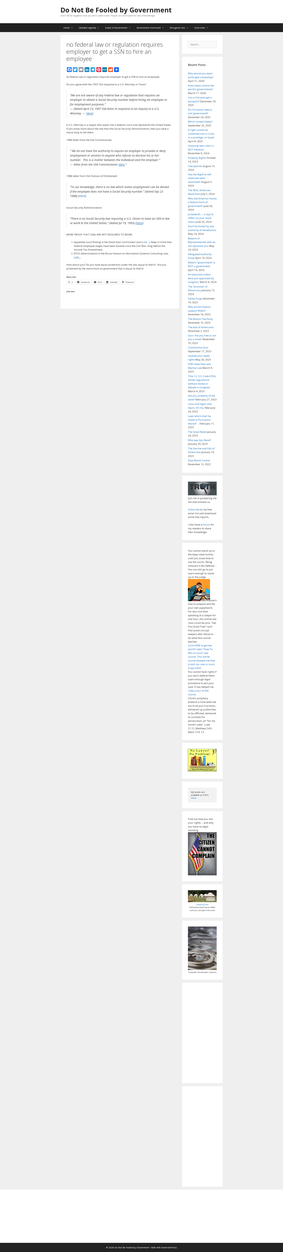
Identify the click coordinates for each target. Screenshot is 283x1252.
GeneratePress (169, 1247)
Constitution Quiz (198, 347)
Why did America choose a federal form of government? (202, 202)
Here (82, 196)
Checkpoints (195, 166)
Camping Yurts (202, 904)
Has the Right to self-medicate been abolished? (200, 178)
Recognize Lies (177, 27)
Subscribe (194, 509)
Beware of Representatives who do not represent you (201, 242)
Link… (145, 242)
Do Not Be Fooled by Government (116, 9)
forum (206, 524)
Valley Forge (195, 298)
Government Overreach (148, 27)
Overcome (199, 27)
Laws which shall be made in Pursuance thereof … (199, 419)
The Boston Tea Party (200, 319)
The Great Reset (197, 432)
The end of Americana (201, 327)
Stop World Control (199, 460)
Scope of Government (116, 27)
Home (66, 27)
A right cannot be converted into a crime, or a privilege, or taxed (201, 133)
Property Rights (197, 157)
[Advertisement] (202, 1033)
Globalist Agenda (87, 27)
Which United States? (200, 121)
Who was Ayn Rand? (199, 440)
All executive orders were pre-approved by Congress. (201, 278)
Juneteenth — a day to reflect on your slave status (201, 218)
